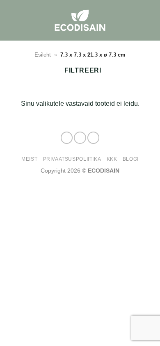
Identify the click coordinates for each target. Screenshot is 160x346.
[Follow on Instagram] (80, 138)
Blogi (131, 159)
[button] (149, 20)
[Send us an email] (93, 138)
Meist (29, 159)
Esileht (42, 55)
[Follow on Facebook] (67, 138)
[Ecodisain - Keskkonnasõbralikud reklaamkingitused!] (80, 20)
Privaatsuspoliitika (72, 159)
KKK (112, 159)
